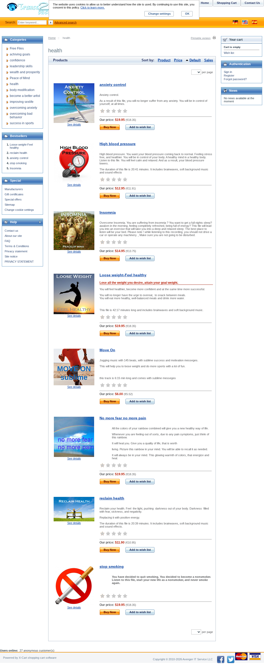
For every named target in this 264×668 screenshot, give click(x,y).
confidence (17, 60)
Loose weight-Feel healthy (123, 275)
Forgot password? (235, 79)
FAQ (7, 241)
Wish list (229, 52)
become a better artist (25, 96)
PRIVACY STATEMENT (19, 261)
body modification (22, 90)
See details (74, 124)
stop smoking (112, 566)
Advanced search (65, 22)
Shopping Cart (227, 2)
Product (164, 60)
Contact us (11, 230)
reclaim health (112, 498)
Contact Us (252, 2)
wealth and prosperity (25, 72)
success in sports (22, 123)
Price (178, 60)
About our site (13, 235)
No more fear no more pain (123, 418)
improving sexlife (22, 102)
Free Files (17, 48)
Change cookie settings (19, 209)
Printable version (201, 38)
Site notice (11, 256)
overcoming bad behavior (21, 115)
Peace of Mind (20, 78)
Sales (208, 60)
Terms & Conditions (17, 246)
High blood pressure (118, 144)
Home (52, 37)
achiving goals (20, 54)
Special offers (13, 199)
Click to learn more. (92, 7)
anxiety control (113, 84)
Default (195, 60)
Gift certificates (14, 194)
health (14, 84)
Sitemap (10, 204)
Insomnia (108, 212)
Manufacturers (14, 189)
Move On (107, 350)
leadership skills (21, 66)
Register (229, 75)
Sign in (228, 71)
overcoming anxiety (23, 108)
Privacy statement (16, 251)
